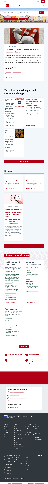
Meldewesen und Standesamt (17, 441)
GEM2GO (27, 465)
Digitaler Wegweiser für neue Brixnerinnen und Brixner (36, 361)
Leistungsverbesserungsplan (28, 468)
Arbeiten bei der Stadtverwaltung (17, 425)
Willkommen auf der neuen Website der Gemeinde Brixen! (22, 50)
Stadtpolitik (6, 424)
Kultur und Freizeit (18, 438)
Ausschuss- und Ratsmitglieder (7, 431)
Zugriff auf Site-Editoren (39, 483)
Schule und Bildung (29, 424)
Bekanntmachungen (39, 428)
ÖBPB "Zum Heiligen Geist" (14, 361)
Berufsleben (14, 19)
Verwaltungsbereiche (8, 426)
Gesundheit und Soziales (17, 431)
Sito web (9, 483)
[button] (5, 1)
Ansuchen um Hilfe (18, 463)
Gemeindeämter (7, 428)
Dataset (26, 459)
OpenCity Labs (30, 483)
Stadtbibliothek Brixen (15, 354)
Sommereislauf (31, 181)
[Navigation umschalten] (1, 6)
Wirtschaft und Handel (29, 434)
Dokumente (6, 438)
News (8, 46)
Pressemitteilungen (39, 426)
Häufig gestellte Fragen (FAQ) (18, 456)
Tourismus (27, 430)
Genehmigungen (17, 428)
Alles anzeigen (24, 346)
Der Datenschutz (28, 455)
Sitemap (22, 478)
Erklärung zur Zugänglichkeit (28, 462)
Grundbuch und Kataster (17, 435)
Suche (41, 12)
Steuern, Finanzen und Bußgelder (29, 427)
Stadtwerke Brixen (34, 354)
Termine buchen (17, 459)
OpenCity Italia (19, 483)
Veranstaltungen (23, 19)
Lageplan (37, 437)
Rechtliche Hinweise (29, 457)
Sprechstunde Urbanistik (13, 181)
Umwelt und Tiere (28, 432)
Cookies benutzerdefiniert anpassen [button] (11, 478)
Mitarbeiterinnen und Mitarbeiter (8, 435)
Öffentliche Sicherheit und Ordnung (18, 447)
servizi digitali (14, 483)
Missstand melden (17, 461)
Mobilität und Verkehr (18, 444)
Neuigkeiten (7, 19)
